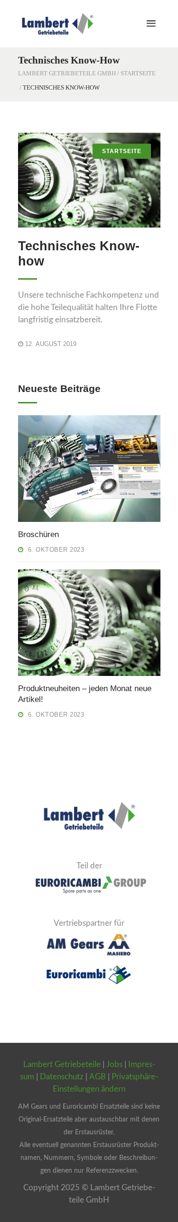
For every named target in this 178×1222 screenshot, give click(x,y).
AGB (97, 1077)
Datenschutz (62, 1077)
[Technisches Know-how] (89, 180)
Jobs (114, 1064)
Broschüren (38, 534)
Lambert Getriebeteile (62, 1064)
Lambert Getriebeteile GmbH (67, 73)
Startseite (138, 73)
